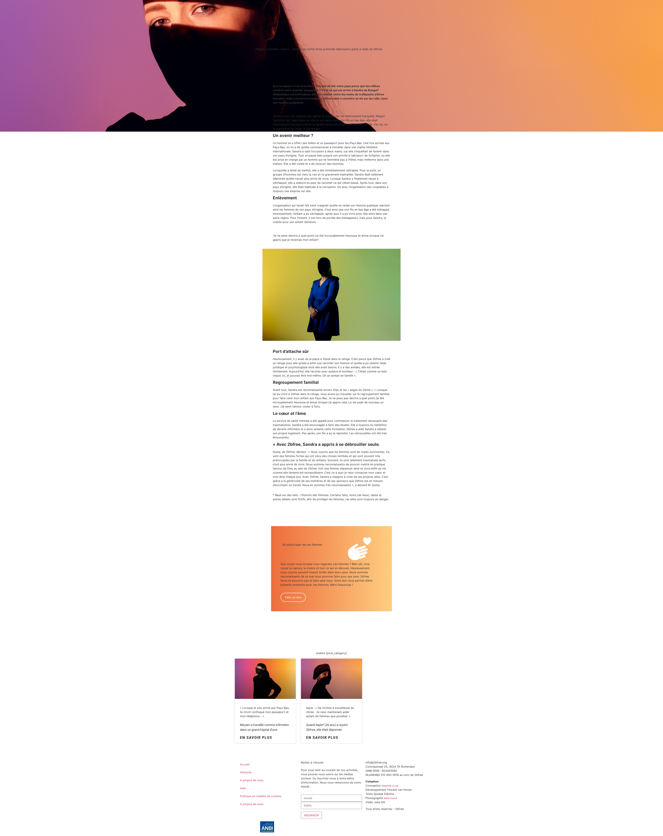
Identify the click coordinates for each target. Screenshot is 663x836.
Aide (243, 788)
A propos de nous (251, 780)
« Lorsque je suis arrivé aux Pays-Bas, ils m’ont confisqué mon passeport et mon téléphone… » (264, 712)
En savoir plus (256, 738)
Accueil (244, 764)
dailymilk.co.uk (390, 785)
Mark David (390, 798)
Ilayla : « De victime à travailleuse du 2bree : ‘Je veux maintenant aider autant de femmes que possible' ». (330, 712)
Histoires (246, 772)
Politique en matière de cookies (260, 796)
